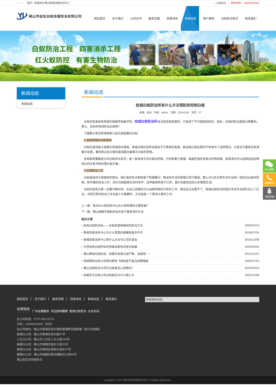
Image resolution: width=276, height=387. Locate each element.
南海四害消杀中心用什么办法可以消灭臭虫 (110, 239)
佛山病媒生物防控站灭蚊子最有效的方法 (118, 211)
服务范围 (154, 18)
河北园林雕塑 (59, 311)
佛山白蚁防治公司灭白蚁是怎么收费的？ (108, 268)
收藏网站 (221, 3)
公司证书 (136, 18)
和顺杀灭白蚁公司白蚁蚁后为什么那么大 (108, 275)
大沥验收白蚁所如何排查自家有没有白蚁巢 (110, 246)
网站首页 (99, 18)
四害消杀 (172, 18)
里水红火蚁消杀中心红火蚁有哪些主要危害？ (121, 205)
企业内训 (93, 311)
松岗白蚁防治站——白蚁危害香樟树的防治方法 (113, 225)
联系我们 (250, 18)
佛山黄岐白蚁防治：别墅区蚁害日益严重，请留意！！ (117, 253)
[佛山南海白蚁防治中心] (49, 12)
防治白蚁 (248, 177)
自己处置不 (193, 189)
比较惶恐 (115, 147)
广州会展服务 (40, 311)
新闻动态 (190, 18)
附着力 (176, 158)
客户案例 (208, 18)
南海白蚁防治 (77, 311)
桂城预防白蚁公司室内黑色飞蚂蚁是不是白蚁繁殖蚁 (116, 260)
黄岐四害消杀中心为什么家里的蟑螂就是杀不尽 (113, 232)
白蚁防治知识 (229, 18)
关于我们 (117, 18)
